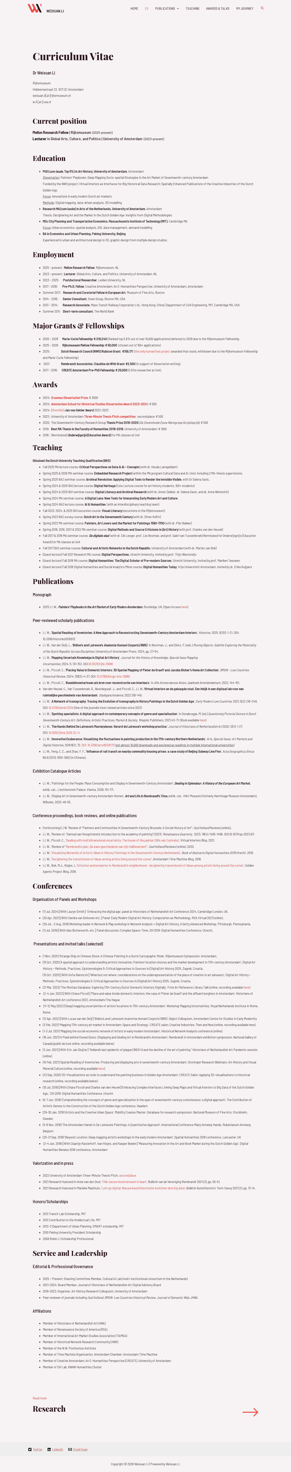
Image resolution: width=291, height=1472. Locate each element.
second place (127, 1175)
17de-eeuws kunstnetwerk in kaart (124, 1182)
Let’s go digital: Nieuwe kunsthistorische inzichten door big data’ (143, 1188)
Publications (165, 8)
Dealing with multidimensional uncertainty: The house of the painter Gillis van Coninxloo (122, 840)
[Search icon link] (262, 8)
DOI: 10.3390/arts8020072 (98, 745)
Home (134, 8)
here (184, 607)
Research (49, 1408)
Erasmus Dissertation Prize (69, 397)
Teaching (192, 8)
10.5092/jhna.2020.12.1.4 (64, 732)
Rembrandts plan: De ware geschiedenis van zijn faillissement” (106, 846)
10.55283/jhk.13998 (100, 664)
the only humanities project (152, 351)
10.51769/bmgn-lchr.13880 (113, 676)
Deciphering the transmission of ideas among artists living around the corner (101, 859)
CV (146, 8)
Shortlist (57, 410)
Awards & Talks (217, 8)
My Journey (244, 8)
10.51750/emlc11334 (61, 707)
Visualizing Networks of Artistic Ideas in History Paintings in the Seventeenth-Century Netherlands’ (116, 853)
